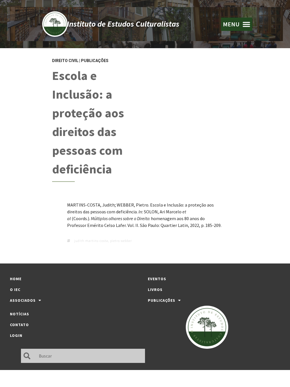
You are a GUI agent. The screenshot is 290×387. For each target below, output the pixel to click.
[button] (236, 24)
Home (16, 278)
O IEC (15, 289)
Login (16, 335)
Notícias (19, 313)
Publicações (94, 60)
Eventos (157, 278)
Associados (23, 300)
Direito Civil (65, 60)
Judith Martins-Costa (91, 241)
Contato (19, 324)
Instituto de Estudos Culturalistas (123, 24)
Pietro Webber (121, 241)
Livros (155, 289)
